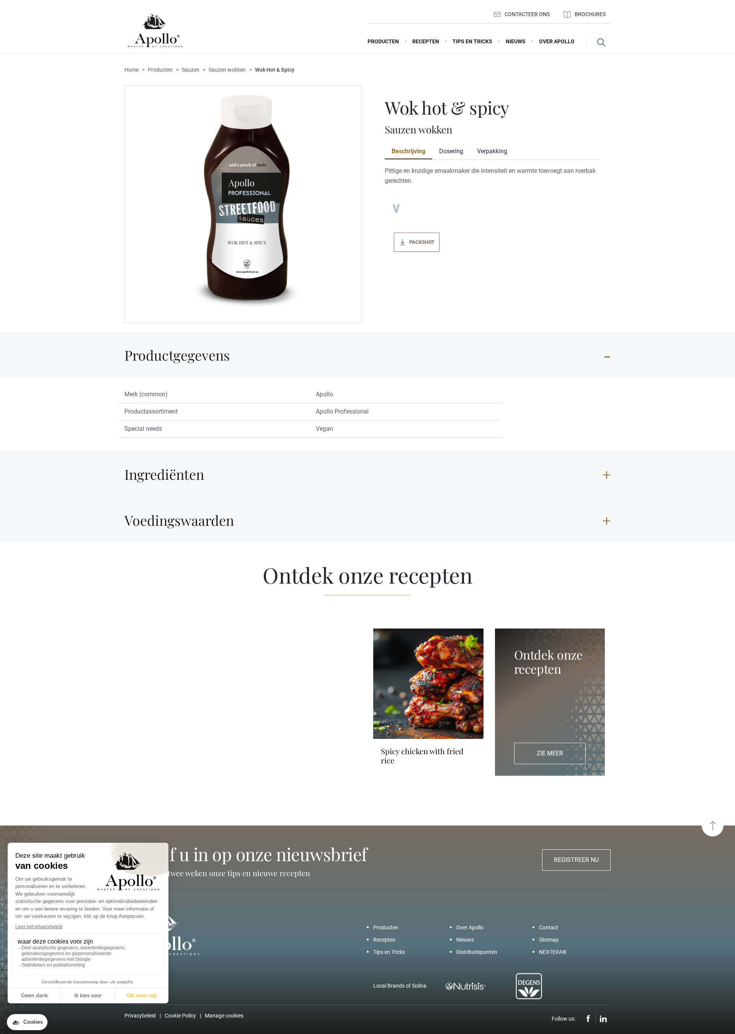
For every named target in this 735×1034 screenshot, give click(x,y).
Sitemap (549, 940)
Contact (548, 927)
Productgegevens (177, 355)
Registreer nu (576, 859)
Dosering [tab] (451, 151)
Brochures (590, 14)
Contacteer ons (527, 14)
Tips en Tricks (389, 952)
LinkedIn (603, 1018)
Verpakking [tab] (492, 151)
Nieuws (465, 940)
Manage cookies (224, 1016)
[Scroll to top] (713, 826)
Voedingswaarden (179, 520)
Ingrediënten (164, 474)
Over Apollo (469, 927)
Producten (385, 927)
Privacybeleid (140, 1016)
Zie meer (550, 753)
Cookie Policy (180, 1016)
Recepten (384, 940)
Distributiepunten (476, 952)
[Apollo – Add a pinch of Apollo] (155, 30)
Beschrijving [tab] (408, 151)
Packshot (421, 242)
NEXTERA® (553, 952)
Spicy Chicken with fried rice (422, 756)
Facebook (588, 1018)
